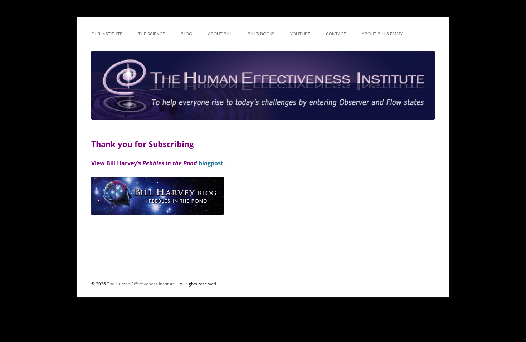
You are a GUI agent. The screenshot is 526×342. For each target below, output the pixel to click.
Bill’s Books (261, 34)
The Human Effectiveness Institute (141, 284)
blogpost (211, 163)
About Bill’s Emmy (382, 34)
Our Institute (106, 34)
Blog (186, 34)
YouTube (300, 34)
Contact (336, 34)
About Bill (220, 34)
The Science (151, 34)
